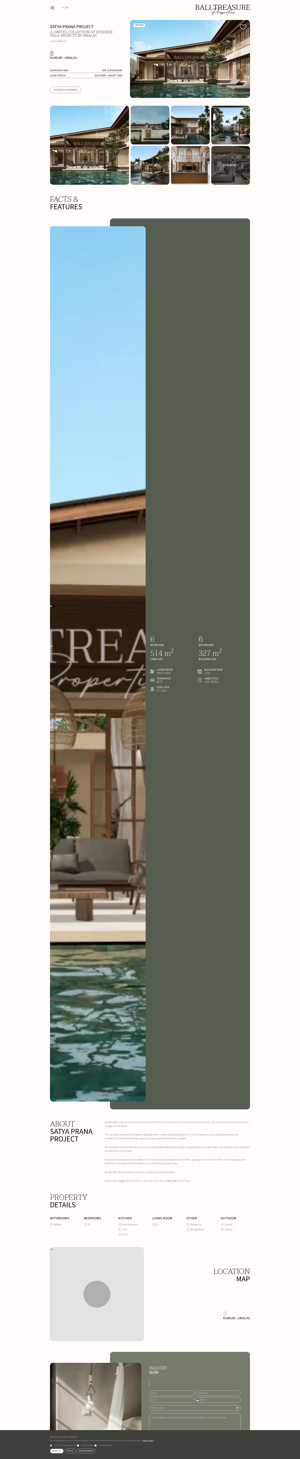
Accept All (57, 1451)
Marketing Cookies (105, 1445)
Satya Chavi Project (181, 1181)
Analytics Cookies (87, 1445)
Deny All (70, 1451)
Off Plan (139, 25)
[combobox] (198, 1400)
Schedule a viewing (65, 90)
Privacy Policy (148, 1440)
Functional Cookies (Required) (65, 1445)
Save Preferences (86, 1451)
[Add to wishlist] (243, 27)
